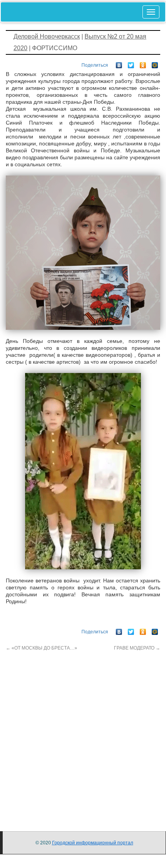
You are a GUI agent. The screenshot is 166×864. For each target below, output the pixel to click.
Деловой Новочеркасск (47, 36)
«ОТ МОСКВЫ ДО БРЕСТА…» (41, 648)
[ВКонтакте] (119, 63)
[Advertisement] (83, 734)
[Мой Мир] (155, 63)
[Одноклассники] (143, 63)
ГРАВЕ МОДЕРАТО (137, 648)
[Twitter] (131, 63)
